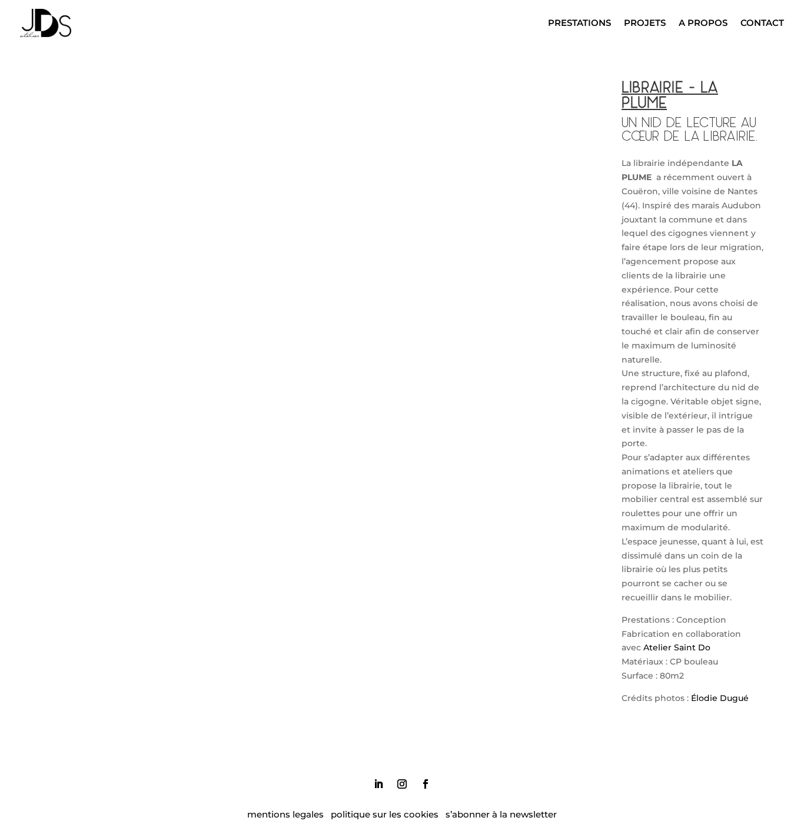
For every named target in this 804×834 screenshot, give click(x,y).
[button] (149, 188)
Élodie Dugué (720, 698)
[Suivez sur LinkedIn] (378, 784)
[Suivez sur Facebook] (425, 784)
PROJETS (645, 22)
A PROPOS (703, 22)
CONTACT (762, 22)
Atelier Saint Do (676, 647)
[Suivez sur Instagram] (402, 784)
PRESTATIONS (579, 22)
